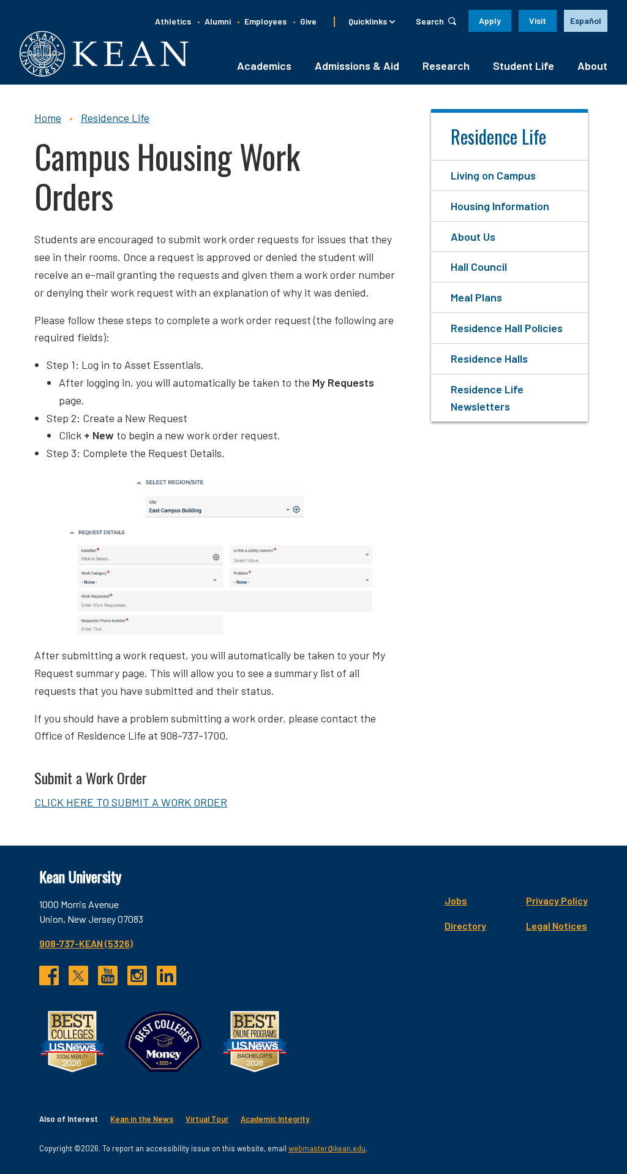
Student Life (523, 65)
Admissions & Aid (357, 65)
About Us (473, 236)
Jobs (456, 900)
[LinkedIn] (166, 975)
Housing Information (500, 206)
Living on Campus (493, 175)
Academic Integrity (275, 1119)
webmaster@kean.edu (327, 1148)
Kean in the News (141, 1119)
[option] (585, 21)
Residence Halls (489, 358)
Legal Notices (556, 925)
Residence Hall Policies (507, 328)
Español (585, 20)
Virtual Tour (207, 1119)
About (592, 65)
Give (308, 21)
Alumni (218, 21)
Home (47, 117)
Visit (537, 20)
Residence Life (115, 117)
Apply (490, 20)
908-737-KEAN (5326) (86, 943)
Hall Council (479, 266)
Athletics (173, 21)
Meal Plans (476, 297)
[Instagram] (137, 975)
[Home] (104, 54)
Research (446, 65)
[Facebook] (49, 975)
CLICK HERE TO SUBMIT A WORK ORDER (130, 802)
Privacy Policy (557, 900)
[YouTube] (108, 975)
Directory (465, 925)
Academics (264, 65)
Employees (265, 21)
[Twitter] (78, 975)
